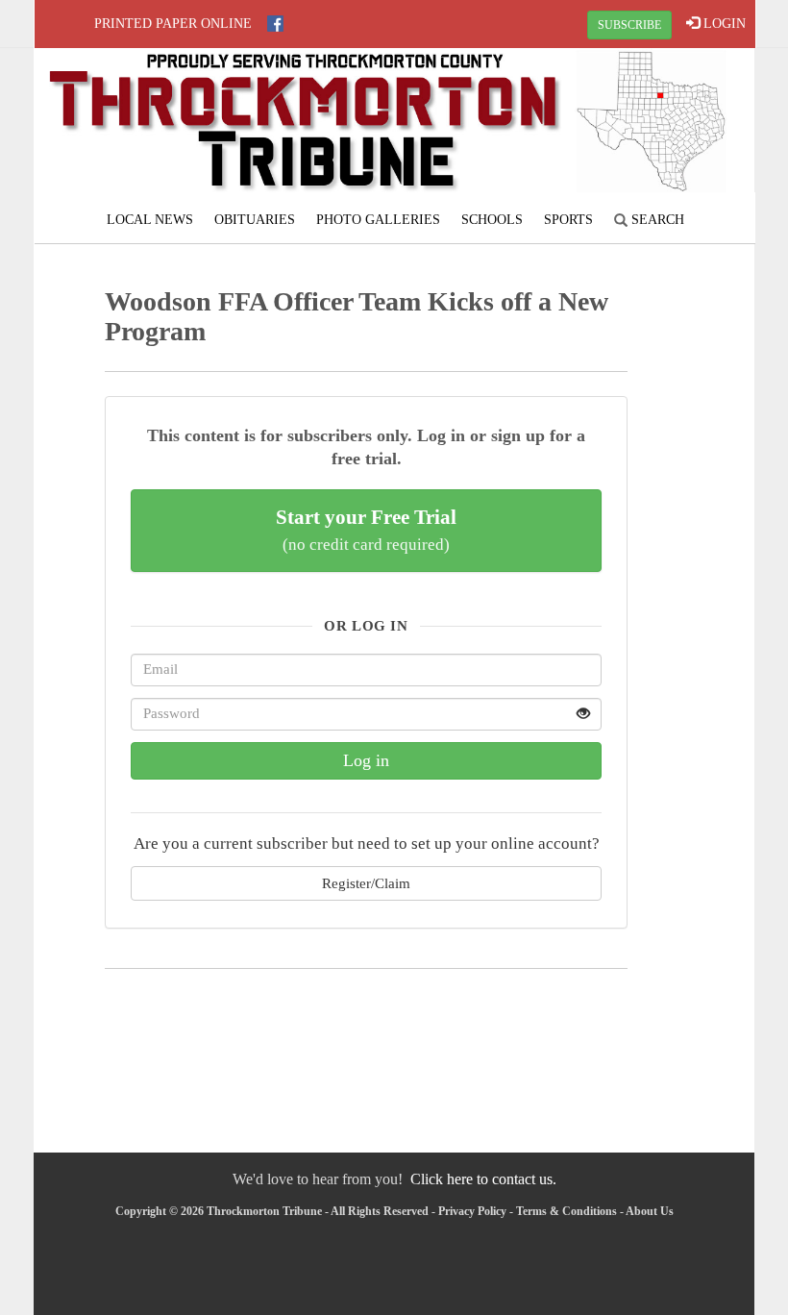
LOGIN (723, 23)
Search (656, 219)
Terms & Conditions (566, 1211)
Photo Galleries (378, 219)
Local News (150, 219)
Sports (568, 219)
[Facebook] (275, 23)
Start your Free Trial (366, 530)
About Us (650, 1211)
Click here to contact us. (483, 1179)
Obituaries (254, 219)
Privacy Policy (472, 1211)
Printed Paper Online (173, 23)
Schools (492, 219)
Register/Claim (366, 883)
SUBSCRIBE (629, 25)
